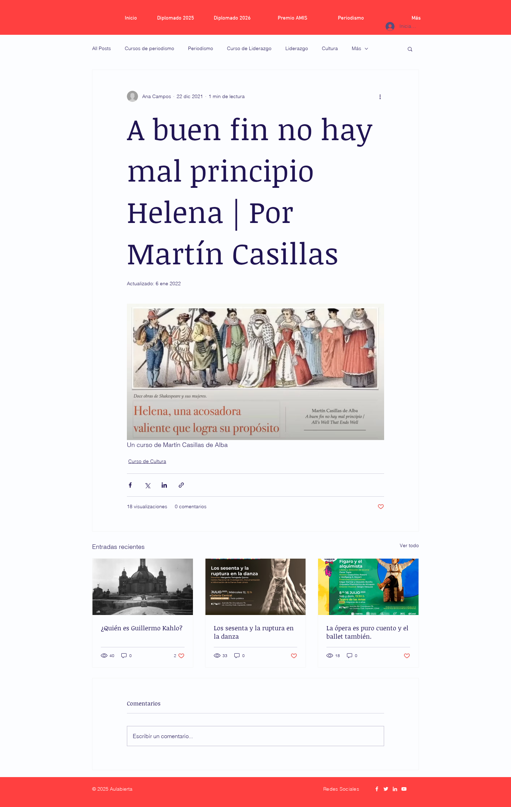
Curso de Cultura (147, 461)
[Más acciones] (380, 96)
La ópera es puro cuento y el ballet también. (367, 632)
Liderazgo (296, 48)
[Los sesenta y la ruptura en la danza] (255, 587)
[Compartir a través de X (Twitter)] (147, 485)
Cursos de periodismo (149, 48)
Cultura (330, 48)
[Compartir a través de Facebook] (130, 485)
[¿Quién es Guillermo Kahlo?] (142, 587)
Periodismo (200, 48)
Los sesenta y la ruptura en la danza (254, 632)
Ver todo (409, 545)
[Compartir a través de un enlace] (181, 485)
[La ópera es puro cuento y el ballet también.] (368, 587)
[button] (410, 48)
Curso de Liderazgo (249, 48)
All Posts (101, 48)
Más (356, 48)
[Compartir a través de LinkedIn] (164, 485)
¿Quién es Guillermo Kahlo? (141, 628)
